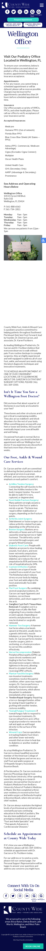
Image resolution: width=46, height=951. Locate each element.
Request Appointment (23, 20)
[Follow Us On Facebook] (7, 11)
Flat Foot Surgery (18, 588)
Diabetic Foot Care (18, 545)
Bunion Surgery (17, 529)
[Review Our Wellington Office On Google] (41, 896)
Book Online (33, 946)
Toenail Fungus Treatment (22, 711)
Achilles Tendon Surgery (21, 484)
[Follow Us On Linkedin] (26, 11)
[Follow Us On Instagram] (20, 11)
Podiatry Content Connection (23, 936)
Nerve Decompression (20, 652)
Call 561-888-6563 (33, 25)
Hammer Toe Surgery (19, 625)
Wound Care (15, 732)
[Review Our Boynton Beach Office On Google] (34, 896)
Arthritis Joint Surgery (20, 518)
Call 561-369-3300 (13, 25)
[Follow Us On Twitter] (13, 11)
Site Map (16, 940)
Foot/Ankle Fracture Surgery (23, 500)
